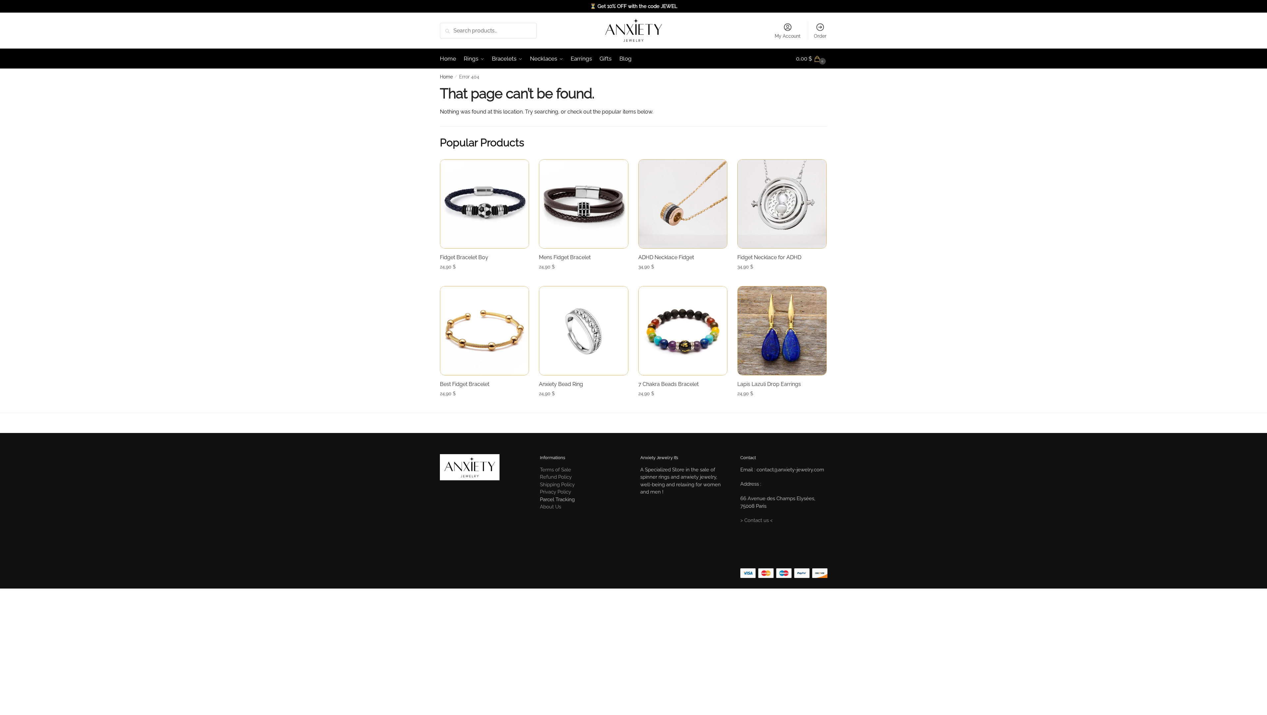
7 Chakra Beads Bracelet (668, 384)
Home (446, 76)
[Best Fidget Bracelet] (484, 330)
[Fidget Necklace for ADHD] (782, 204)
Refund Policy (556, 477)
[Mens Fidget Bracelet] (583, 204)
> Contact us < (756, 520)
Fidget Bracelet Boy (464, 257)
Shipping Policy (557, 485)
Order (820, 36)
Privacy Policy (555, 492)
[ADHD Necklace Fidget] (683, 204)
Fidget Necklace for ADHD (769, 257)
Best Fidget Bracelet (464, 384)
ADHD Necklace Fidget (666, 257)
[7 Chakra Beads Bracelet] (683, 330)
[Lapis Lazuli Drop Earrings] (782, 330)
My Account (788, 36)
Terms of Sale (555, 470)
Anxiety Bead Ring (561, 384)
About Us (550, 507)
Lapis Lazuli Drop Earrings (769, 384)
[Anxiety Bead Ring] (583, 330)
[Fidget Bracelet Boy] (484, 204)
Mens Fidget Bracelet (565, 257)
